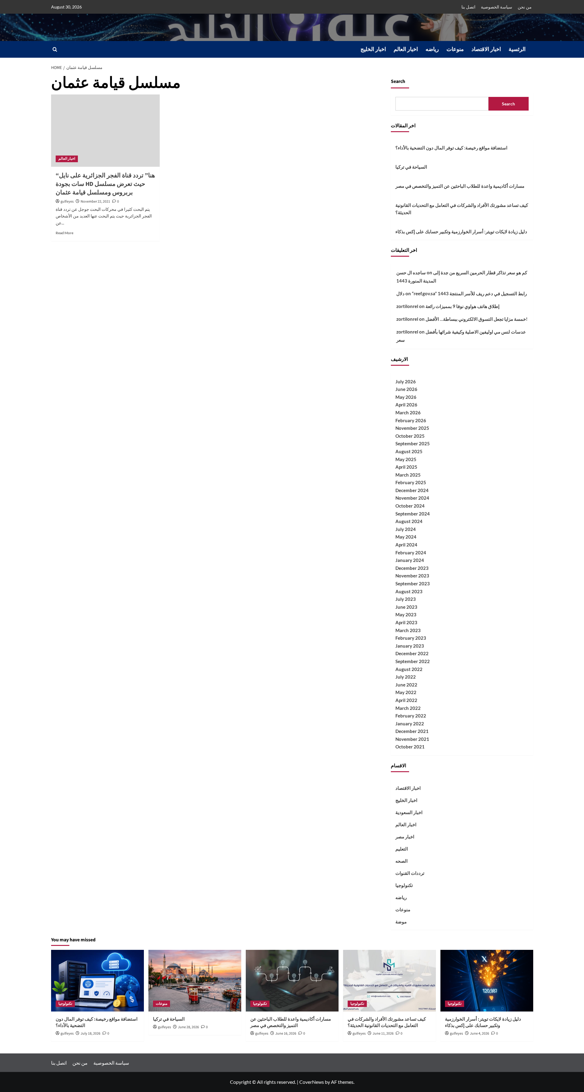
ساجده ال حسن (411, 272)
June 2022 (406, 684)
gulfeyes (67, 201)
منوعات (455, 49)
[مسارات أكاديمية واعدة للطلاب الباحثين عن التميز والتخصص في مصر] (292, 981)
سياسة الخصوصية (496, 6)
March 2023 (408, 630)
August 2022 (408, 669)
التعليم (401, 848)
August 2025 (408, 451)
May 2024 (405, 536)
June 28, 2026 (188, 1027)
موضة (401, 921)
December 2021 (412, 731)
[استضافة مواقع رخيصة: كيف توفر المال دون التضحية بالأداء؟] (97, 981)
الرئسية (517, 49)
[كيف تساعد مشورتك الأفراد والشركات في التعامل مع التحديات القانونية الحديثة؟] (389, 981)
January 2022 (409, 723)
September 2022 (412, 661)
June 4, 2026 (479, 1033)
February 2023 (410, 638)
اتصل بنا (468, 6)
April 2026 (406, 404)
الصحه (401, 861)
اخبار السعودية (408, 812)
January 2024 (409, 560)
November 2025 (412, 428)
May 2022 (405, 692)
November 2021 (412, 739)
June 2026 (406, 389)
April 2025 (406, 467)
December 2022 (412, 653)
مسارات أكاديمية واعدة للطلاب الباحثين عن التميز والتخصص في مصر (459, 186)
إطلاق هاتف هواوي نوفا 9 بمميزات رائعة (462, 306)
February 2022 (410, 715)
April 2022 (406, 700)
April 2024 (406, 544)
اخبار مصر (404, 836)
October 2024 (410, 505)
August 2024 (408, 521)
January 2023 (409, 646)
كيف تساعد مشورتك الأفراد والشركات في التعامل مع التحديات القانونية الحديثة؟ (461, 208)
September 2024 (412, 513)
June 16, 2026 (285, 1033)
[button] (55, 49)
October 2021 (410, 746)
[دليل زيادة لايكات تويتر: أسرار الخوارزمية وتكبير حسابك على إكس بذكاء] (486, 981)
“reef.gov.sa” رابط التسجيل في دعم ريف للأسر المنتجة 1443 (469, 293)
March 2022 (408, 708)
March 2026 (408, 412)
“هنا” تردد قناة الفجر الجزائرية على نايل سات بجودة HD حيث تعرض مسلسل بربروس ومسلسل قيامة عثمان (105, 184)
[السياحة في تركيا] (194, 981)
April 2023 (406, 622)
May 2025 (405, 459)
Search (398, 81)
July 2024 (405, 529)
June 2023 (406, 607)
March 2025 (408, 475)
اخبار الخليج (373, 49)
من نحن (525, 6)
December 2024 (412, 490)
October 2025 (410, 436)
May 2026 (405, 397)
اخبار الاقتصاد (486, 49)
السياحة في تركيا (411, 166)
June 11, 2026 (383, 1033)
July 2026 (405, 381)
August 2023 (408, 591)
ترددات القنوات (409, 873)
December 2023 (412, 568)
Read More (64, 233)
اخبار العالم (406, 49)
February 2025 (410, 482)
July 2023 (405, 599)
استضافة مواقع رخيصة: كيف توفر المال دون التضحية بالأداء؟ (451, 147)
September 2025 (412, 443)
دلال (400, 293)
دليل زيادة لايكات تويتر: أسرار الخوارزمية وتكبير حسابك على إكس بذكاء (461, 231)
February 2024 (410, 552)
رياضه (432, 49)
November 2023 (412, 575)
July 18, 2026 (90, 1033)
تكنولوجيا (404, 885)
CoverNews (311, 1082)
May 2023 (405, 614)
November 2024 (412, 498)
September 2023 (412, 583)
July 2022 (405, 677)
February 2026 (410, 420)
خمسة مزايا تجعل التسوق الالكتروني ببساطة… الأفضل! (476, 319)
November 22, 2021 (95, 201)
